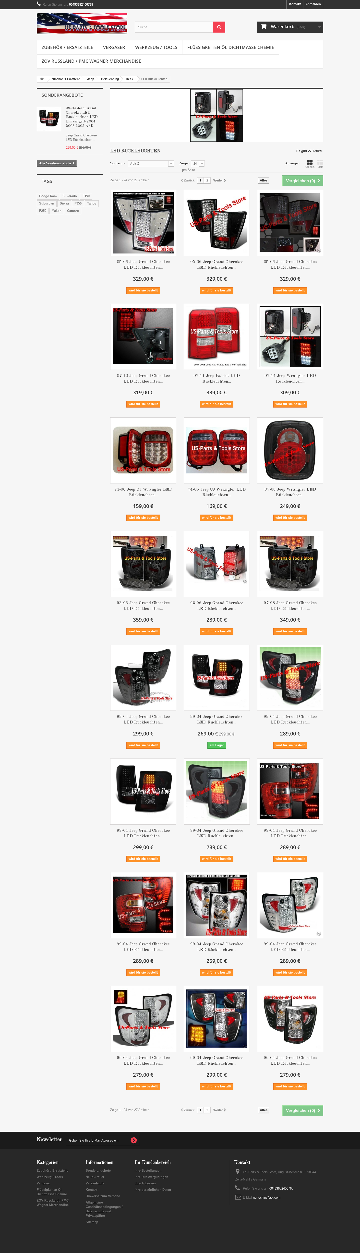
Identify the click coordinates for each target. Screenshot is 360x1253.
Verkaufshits (95, 1183)
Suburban (46, 203)
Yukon (56, 211)
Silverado (69, 196)
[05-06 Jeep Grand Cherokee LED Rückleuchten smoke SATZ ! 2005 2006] (290, 222)
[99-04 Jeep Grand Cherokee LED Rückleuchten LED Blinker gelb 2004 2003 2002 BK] (290, 677)
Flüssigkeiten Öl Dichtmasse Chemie (230, 47)
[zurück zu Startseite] (42, 79)
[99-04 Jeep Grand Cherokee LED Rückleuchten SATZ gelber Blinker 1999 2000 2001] (216, 905)
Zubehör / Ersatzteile (67, 47)
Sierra (64, 203)
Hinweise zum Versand (103, 1196)
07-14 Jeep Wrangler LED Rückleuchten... (290, 379)
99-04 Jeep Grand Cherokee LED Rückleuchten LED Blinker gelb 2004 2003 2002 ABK (82, 117)
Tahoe (91, 203)
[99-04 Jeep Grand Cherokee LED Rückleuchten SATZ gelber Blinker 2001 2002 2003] (290, 905)
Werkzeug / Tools (156, 47)
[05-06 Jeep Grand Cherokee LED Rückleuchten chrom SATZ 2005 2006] (143, 222)
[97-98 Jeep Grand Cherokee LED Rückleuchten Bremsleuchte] (290, 564)
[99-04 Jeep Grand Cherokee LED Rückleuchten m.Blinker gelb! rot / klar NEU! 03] (143, 905)
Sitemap (92, 1222)
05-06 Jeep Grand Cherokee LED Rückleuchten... (143, 265)
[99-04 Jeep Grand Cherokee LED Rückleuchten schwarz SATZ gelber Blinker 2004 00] (290, 1018)
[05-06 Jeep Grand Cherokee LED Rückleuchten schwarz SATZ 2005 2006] (216, 222)
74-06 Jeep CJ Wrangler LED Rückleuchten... (143, 492)
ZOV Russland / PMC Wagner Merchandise (91, 61)
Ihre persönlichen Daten (153, 1190)
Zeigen (184, 163)
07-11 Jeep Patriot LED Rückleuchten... (216, 379)
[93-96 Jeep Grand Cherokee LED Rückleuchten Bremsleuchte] (143, 564)
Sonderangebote (62, 95)
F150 (86, 196)
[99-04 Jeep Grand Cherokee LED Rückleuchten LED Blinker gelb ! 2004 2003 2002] (143, 677)
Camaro (73, 211)
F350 (78, 203)
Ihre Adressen (145, 1183)
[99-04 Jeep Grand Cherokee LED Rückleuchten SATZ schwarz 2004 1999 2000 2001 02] (216, 1018)
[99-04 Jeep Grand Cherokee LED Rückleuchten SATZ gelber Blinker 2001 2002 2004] (143, 1018)
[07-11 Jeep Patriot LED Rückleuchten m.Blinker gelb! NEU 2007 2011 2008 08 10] (216, 336)
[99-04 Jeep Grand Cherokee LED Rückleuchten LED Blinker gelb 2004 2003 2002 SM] (216, 791)
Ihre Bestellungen (148, 1170)
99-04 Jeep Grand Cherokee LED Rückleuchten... (143, 719)
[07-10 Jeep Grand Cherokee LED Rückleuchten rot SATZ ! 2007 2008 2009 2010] (143, 336)
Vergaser (114, 47)
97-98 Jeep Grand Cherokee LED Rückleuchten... (290, 606)
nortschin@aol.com (266, 1197)
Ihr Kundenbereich (153, 1162)
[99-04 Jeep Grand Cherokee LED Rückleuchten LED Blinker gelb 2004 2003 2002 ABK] (216, 677)
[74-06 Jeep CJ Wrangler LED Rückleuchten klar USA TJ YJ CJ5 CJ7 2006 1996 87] (143, 450)
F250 (42, 211)
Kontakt (295, 4)
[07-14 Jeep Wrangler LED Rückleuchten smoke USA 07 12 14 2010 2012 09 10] (290, 336)
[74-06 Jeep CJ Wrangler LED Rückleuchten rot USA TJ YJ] (216, 450)
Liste (320, 166)
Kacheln (309, 166)
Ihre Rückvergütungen (151, 1177)
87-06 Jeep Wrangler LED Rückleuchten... (290, 492)
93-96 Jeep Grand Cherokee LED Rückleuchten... (143, 606)
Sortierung (118, 163)
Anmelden (313, 4)
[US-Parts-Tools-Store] (82, 23)
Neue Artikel (95, 1177)
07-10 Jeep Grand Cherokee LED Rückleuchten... (143, 379)
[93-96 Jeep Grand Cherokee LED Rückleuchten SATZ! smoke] (216, 564)
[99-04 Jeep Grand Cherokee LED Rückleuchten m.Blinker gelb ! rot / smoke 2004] (290, 791)
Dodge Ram (48, 196)
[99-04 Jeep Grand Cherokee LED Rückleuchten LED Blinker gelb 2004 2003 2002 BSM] (143, 791)
